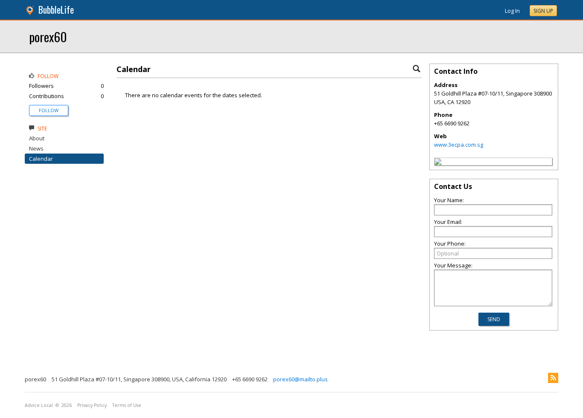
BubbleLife (56, 9)
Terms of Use (126, 405)
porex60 (48, 36)
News (36, 148)
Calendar (41, 159)
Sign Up (543, 11)
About (36, 138)
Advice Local (39, 405)
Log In (512, 11)
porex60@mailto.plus (300, 379)
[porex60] (437, 163)
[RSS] (553, 378)
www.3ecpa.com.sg (458, 144)
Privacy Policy (92, 405)
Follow (48, 110)
